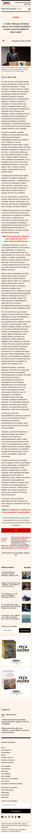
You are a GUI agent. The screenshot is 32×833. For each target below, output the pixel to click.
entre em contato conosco (20, 548)
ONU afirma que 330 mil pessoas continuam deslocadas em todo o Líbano (9, 595)
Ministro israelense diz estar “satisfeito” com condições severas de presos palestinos (11, 584)
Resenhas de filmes (7, 762)
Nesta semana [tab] (11, 714)
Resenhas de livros (7, 757)
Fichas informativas (7, 790)
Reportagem (5, 792)
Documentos (5, 795)
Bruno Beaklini (5, 776)
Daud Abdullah (5, 766)
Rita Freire (4, 771)
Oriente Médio (5, 752)
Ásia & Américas (6, 750)
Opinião (16, 17)
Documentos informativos (9, 787)
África (3, 747)
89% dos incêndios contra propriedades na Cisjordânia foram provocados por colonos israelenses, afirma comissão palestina (10, 606)
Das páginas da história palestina (11, 783)
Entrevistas (4, 797)
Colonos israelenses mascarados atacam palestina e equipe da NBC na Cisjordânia (10, 573)
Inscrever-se (24, 630)
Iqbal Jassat (12, 77)
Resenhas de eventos (8, 760)
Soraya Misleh (5, 773)
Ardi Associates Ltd (14, 831)
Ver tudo (27, 567)
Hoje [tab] (3, 714)
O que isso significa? (9, 547)
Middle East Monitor (23, 538)
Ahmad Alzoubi (6, 768)
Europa (3, 755)
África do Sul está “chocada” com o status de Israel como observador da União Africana (17, 238)
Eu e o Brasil (5, 781)
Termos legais (18, 825)
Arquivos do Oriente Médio (9, 778)
